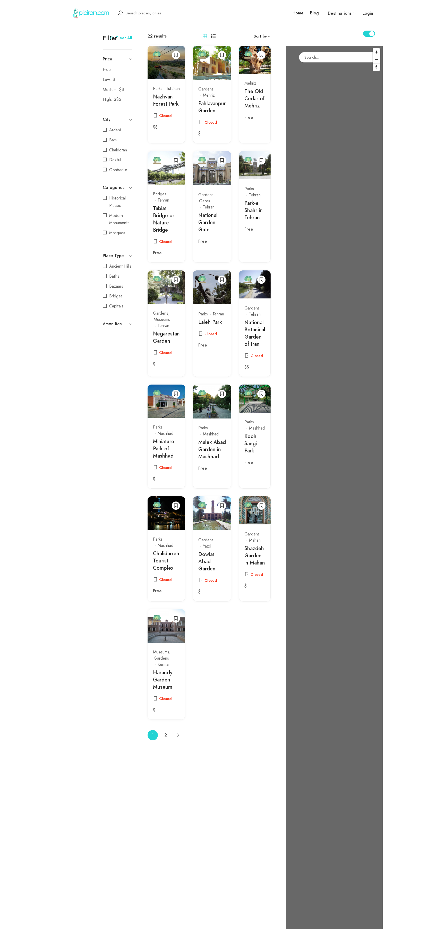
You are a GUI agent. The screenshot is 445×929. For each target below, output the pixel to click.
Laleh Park (210, 322)
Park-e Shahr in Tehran (253, 210)
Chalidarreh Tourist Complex (166, 560)
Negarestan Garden (166, 337)
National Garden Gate (208, 222)
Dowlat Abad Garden (207, 561)
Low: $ (109, 80)
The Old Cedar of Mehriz (254, 98)
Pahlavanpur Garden (212, 107)
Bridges (116, 296)
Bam (113, 140)
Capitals (116, 306)
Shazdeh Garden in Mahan (254, 555)
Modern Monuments (119, 219)
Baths (114, 276)
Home (298, 13)
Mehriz (209, 95)
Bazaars (116, 286)
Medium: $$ (113, 90)
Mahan (255, 540)
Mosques (117, 233)
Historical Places (117, 201)
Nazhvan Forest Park (166, 100)
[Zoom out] (376, 59)
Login (368, 13)
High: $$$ (112, 99)
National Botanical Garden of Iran (254, 333)
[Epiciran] (91, 13)
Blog (314, 13)
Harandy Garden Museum (162, 679)
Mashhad (165, 433)
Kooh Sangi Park (250, 443)
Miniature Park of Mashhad (163, 448)
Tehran (163, 200)
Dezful (115, 160)
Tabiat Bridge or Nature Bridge (163, 219)
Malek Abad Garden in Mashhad (212, 449)
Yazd (207, 546)
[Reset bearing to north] (376, 67)
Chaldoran (118, 150)
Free (107, 69)
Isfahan (173, 89)
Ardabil (115, 130)
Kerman (164, 664)
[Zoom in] (376, 52)
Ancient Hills (120, 266)
